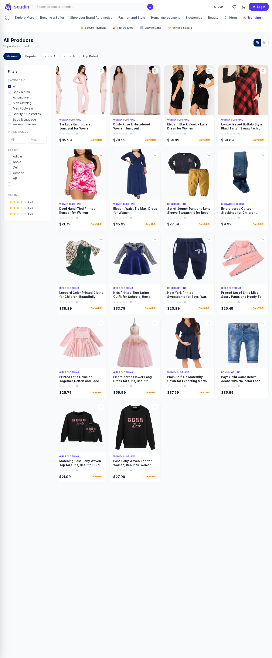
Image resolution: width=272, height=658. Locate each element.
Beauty (213, 17)
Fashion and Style (131, 17)
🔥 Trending (252, 17)
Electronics (194, 17)
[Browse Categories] (7, 18)
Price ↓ (69, 56)
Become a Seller (52, 17)
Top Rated (90, 56)
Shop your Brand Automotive (91, 17)
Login (261, 6)
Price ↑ (50, 56)
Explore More (24, 17)
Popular (31, 56)
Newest (12, 56)
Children (230, 17)
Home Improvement (165, 17)
